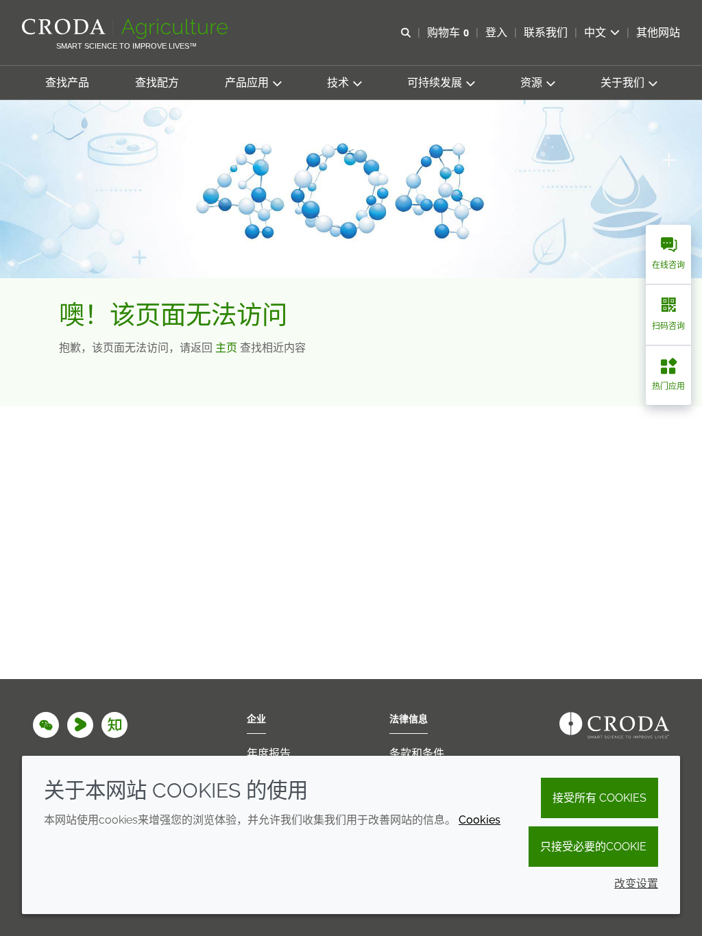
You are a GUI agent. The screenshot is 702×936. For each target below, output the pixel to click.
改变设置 (636, 883)
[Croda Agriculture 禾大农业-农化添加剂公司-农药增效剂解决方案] (126, 28)
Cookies (479, 819)
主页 (227, 347)
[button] (67, 82)
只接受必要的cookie (593, 846)
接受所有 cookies (599, 797)
